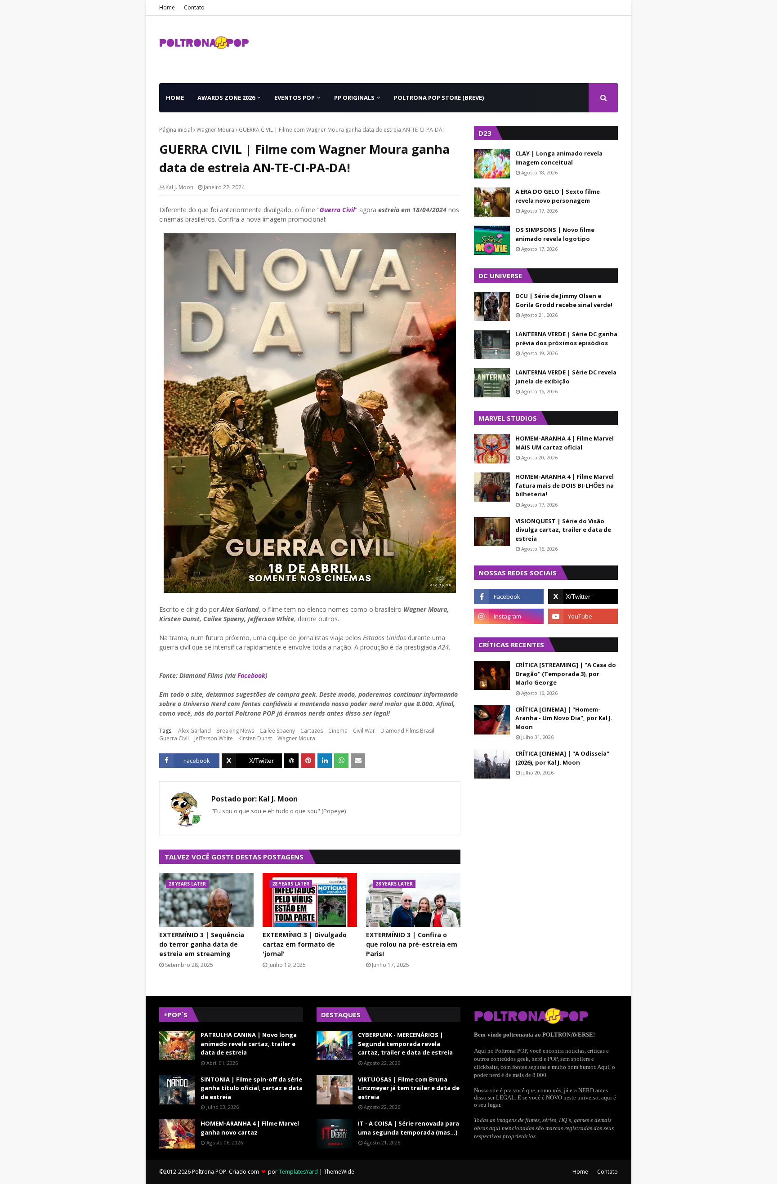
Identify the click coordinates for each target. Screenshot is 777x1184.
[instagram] (509, 616)
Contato (194, 7)
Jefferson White (213, 738)
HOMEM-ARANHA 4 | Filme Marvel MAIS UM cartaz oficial (564, 442)
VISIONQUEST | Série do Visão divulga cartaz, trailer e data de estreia (563, 530)
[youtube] (583, 616)
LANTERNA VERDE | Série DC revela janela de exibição (565, 376)
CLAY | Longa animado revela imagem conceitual (559, 157)
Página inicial (175, 130)
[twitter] (583, 596)
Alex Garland (194, 730)
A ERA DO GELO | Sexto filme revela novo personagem (557, 196)
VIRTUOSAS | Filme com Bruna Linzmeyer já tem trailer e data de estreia (409, 1088)
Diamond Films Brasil (407, 730)
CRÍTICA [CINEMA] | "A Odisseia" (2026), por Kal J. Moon (562, 757)
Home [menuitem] (175, 97)
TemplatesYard (298, 1171)
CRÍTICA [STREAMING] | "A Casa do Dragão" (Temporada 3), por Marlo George (565, 673)
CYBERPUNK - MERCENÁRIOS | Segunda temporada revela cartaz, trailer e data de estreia (405, 1043)
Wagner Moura (215, 130)
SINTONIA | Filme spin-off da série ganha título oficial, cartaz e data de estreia (252, 1088)
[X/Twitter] (252, 760)
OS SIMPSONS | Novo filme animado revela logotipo (554, 234)
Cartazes (311, 730)
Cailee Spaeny (277, 730)
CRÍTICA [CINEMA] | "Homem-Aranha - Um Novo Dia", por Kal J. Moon (563, 718)
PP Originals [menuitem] (354, 97)
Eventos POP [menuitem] (294, 97)
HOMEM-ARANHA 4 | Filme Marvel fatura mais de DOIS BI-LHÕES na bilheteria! (564, 485)
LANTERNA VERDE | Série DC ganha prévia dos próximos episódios (566, 338)
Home (167, 7)
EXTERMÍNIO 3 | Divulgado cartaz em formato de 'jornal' (305, 944)
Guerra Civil (337, 209)
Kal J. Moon (179, 187)
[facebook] (509, 596)
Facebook (251, 675)
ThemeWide (339, 1171)
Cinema (338, 730)
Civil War (364, 730)
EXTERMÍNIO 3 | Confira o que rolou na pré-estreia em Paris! (411, 944)
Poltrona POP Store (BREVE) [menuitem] (439, 97)
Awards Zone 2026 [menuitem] (226, 97)
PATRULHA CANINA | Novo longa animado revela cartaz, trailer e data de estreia (249, 1043)
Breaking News (235, 730)
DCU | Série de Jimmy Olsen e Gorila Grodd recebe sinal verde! (563, 300)
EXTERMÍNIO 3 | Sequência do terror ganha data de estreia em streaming (201, 944)
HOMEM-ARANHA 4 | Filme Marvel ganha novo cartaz (250, 1127)
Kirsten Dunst (255, 738)
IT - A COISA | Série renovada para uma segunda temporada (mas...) (408, 1127)
